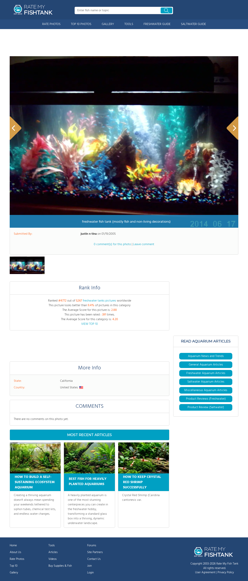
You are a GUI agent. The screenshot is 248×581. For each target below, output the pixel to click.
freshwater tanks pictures (99, 300)
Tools (51, 545)
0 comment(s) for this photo (112, 244)
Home (13, 545)
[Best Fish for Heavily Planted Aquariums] (89, 457)
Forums (91, 545)
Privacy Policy (226, 572)
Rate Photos (17, 559)
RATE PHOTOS (51, 24)
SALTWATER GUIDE (193, 24)
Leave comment (143, 244)
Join (89, 566)
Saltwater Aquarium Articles (205, 381)
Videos (52, 559)
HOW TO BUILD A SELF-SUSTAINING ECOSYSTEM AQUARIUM (35, 482)
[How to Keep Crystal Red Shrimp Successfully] (143, 457)
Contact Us (94, 559)
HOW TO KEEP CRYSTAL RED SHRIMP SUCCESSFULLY (142, 482)
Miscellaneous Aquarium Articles (205, 390)
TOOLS (128, 24)
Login (90, 572)
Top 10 (13, 566)
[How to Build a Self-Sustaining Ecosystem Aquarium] (35, 457)
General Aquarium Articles (206, 364)
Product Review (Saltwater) (206, 407)
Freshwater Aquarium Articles (205, 373)
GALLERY (108, 24)
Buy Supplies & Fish (60, 566)
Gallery (14, 572)
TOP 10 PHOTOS (81, 24)
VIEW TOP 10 (89, 324)
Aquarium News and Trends (206, 356)
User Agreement (205, 572)
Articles (53, 552)
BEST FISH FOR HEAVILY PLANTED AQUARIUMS (88, 481)
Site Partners (95, 552)
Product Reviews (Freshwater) (206, 398)
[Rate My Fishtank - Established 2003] (34, 9)
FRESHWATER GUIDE (157, 24)
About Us (15, 552)
